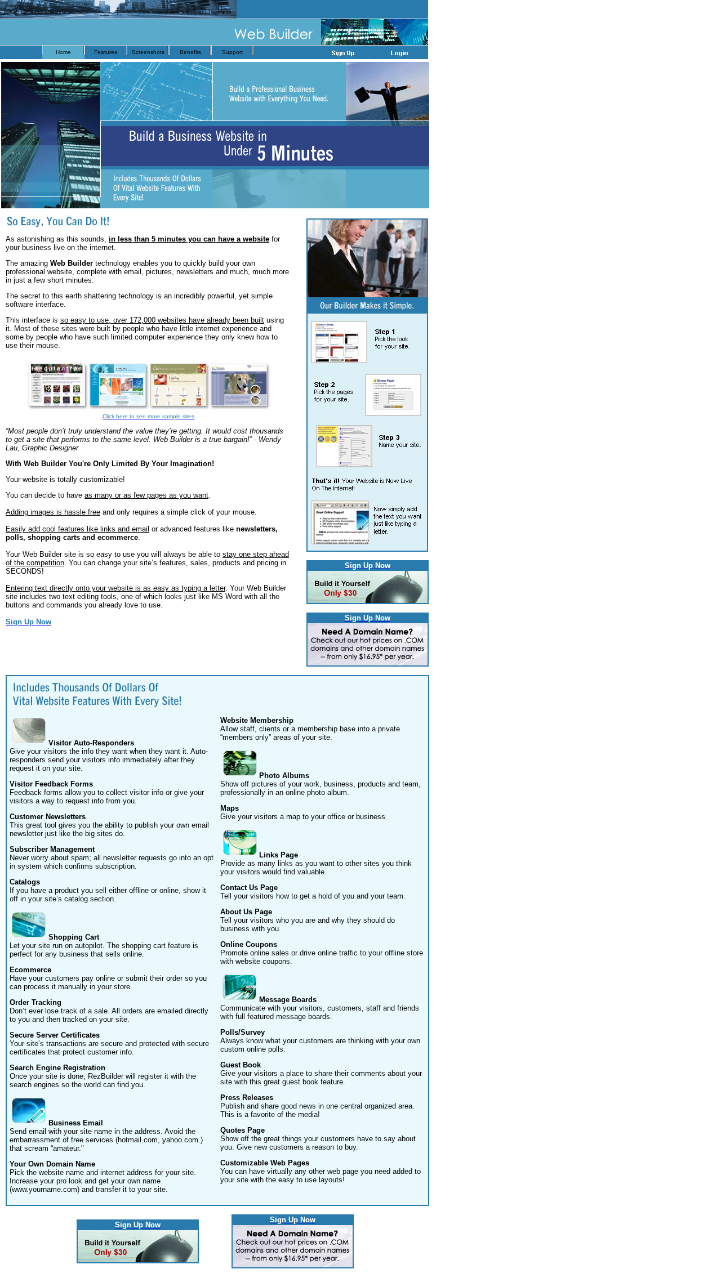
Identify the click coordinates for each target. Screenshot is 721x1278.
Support (232, 52)
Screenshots (148, 52)
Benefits (190, 52)
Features (105, 52)
